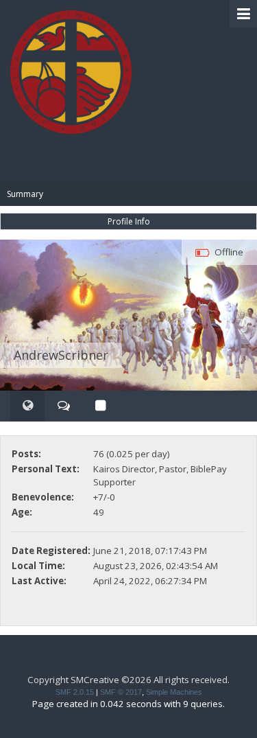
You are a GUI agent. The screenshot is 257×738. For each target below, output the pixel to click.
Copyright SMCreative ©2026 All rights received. (128, 679)
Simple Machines (174, 692)
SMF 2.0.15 (75, 692)
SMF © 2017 (121, 692)
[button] (243, 13)
